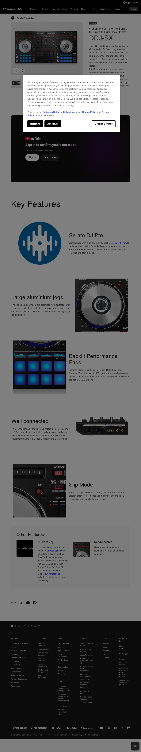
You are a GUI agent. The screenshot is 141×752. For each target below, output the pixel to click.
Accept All (52, 123)
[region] (71, 103)
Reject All (35, 123)
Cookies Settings (104, 123)
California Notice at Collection (58, 112)
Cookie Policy (89, 112)
